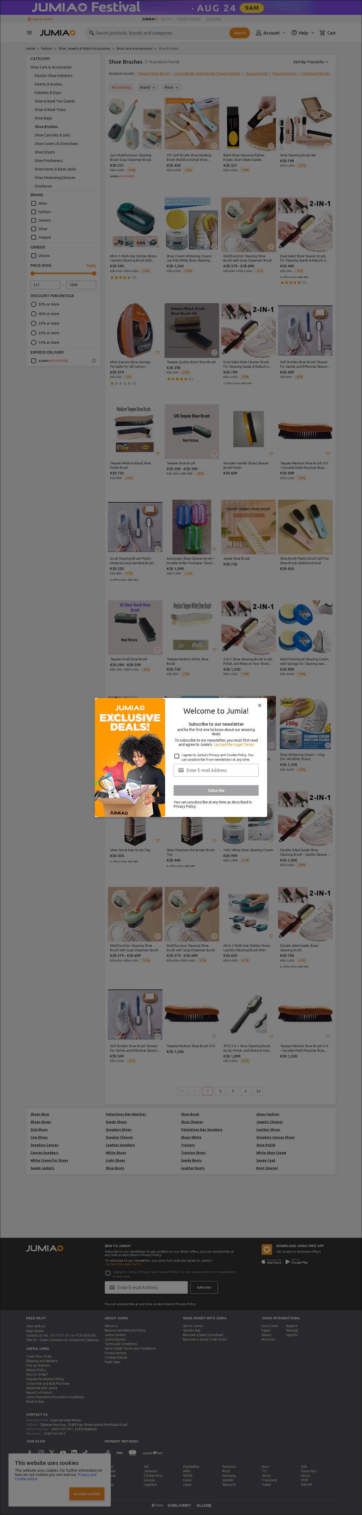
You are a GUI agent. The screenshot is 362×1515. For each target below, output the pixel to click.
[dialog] (181, 757)
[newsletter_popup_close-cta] (259, 705)
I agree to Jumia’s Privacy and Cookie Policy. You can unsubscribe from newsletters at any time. (218, 757)
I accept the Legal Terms (234, 744)
